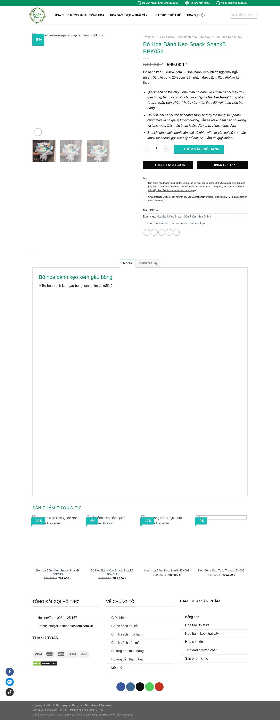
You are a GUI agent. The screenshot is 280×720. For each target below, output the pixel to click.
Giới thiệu (118, 618)
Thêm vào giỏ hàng (201, 149)
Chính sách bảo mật (125, 643)
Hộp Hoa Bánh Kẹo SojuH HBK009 (166, 570)
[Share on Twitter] (154, 232)
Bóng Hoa (96, 15)
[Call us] (149, 686)
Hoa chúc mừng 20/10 (71, 15)
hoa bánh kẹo (197, 223)
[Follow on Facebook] (120, 686)
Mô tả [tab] (127, 263)
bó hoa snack (179, 223)
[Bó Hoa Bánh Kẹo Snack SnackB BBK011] (112, 540)
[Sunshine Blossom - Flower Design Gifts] (52, 15)
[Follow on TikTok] (140, 686)
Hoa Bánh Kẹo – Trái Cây (128, 15)
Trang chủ (149, 36)
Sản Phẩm (167, 36)
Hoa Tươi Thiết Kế (167, 15)
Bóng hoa (192, 617)
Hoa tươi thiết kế (197, 625)
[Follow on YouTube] (159, 686)
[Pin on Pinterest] (169, 232)
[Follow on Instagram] (130, 686)
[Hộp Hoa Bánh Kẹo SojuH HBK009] (166, 540)
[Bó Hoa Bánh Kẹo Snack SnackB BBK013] (57, 540)
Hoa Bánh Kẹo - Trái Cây (194, 36)
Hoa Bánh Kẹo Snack (228, 36)
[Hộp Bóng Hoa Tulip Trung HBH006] (221, 540)
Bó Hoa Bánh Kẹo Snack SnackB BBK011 (112, 572)
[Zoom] (38, 132)
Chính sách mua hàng (127, 634)
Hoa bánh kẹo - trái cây (202, 633)
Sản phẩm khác (196, 658)
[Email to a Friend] (161, 232)
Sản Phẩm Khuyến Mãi (198, 216)
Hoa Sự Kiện (196, 15)
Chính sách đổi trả (124, 626)
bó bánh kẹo (162, 223)
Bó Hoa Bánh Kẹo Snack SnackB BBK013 (57, 572)
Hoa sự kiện (194, 641)
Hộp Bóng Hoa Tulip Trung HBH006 (221, 570)
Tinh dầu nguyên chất (200, 650)
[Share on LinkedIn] (176, 232)
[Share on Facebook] (146, 232)
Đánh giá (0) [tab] (148, 263)
